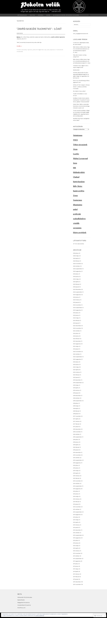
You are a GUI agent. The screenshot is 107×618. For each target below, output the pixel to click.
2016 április (76, 444)
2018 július (75, 403)
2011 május (75, 568)
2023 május (76, 317)
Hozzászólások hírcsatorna (24, 605)
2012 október (76, 532)
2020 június (76, 364)
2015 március (76, 475)
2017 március (76, 421)
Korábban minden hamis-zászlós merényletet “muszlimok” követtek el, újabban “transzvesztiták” (81, 100)
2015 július (75, 465)
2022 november (77, 328)
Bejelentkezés (21, 600)
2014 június (76, 493)
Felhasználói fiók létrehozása (24, 597)
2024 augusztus (77, 294)
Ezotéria (40, 15)
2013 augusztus (77, 514)
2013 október (76, 509)
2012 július (75, 540)
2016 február (76, 447)
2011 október (76, 556)
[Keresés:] (89, 15)
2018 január (76, 413)
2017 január (76, 426)
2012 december (77, 530)
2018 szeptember (77, 400)
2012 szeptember (77, 535)
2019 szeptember (77, 382)
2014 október (76, 483)
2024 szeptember (77, 292)
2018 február (76, 411)
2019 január (76, 393)
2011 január (75, 579)
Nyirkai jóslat (76, 70)
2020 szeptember (77, 356)
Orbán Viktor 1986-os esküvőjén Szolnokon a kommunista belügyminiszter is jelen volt (81, 106)
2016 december (77, 429)
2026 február (76, 261)
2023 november (77, 305)
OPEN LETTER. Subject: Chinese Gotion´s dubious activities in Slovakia (81, 86)
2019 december (77, 380)
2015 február (76, 478)
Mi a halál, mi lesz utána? (79, 91)
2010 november (77, 584)
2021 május (76, 346)
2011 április (75, 571)
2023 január (76, 323)
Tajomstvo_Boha (31, 49)
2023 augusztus (77, 310)
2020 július (75, 361)
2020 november (77, 351)
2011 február (76, 576)
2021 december (77, 341)
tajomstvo (52, 49)
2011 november (77, 553)
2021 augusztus (77, 343)
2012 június (76, 543)
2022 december (77, 325)
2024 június (76, 297)
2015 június (76, 468)
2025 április (76, 281)
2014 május (76, 496)
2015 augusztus (77, 462)
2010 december (77, 581)
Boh (43, 49)
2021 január (76, 349)
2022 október (76, 330)
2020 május (76, 367)
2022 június (76, 336)
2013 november (77, 506)
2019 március (76, 390)
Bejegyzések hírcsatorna (23, 602)
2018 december (77, 395)
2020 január (76, 377)
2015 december (77, 452)
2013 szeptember (77, 512)
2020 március (76, 372)
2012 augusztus (77, 537)
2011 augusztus (77, 561)
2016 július (75, 439)
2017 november (77, 416)
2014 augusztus (77, 488)
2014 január (76, 504)
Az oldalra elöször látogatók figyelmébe (66, 15)
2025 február (76, 284)
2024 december (77, 289)
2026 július (75, 253)
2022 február (76, 338)
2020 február (76, 374)
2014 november (77, 480)
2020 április (76, 369)
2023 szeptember (77, 307)
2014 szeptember (77, 486)
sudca (48, 49)
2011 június (75, 566)
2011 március (76, 574)
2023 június (76, 315)
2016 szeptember (77, 437)
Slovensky (24, 49)
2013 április (76, 522)
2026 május (76, 255)
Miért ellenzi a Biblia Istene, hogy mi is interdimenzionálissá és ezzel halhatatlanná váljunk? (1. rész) (81, 61)
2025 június (76, 276)
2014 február (76, 501)
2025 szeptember (77, 268)
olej (45, 49)
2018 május (76, 405)
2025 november (77, 263)
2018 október (76, 398)
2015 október (76, 457)
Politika (32, 15)
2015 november (77, 455)
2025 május (76, 279)
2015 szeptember (77, 460)
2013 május (76, 519)
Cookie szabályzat (39, 615)
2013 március (76, 524)
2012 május (76, 545)
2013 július (75, 517)
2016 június (76, 442)
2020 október (76, 354)
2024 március (76, 299)
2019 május (76, 385)
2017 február (76, 424)
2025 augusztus (77, 271)
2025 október (76, 266)
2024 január (76, 302)
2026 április (76, 258)
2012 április (76, 548)
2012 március (76, 550)
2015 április (76, 473)
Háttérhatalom (22, 15)
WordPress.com (21, 607)
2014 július (75, 491)
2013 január (76, 527)
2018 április (76, 408)
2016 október (76, 434)
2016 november (77, 431)
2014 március (76, 499)
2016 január (76, 449)
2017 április (76, 418)
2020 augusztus (77, 359)
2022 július (75, 333)
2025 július (75, 274)
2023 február (76, 320)
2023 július (75, 312)
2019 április (76, 387)
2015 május (76, 470)
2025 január (76, 286)
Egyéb (48, 15)
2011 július (75, 563)
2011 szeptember (77, 558)
